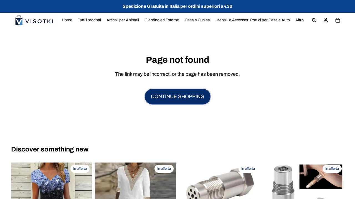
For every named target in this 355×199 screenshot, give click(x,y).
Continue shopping (177, 96)
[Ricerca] (314, 20)
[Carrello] (338, 20)
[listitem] (299, 20)
